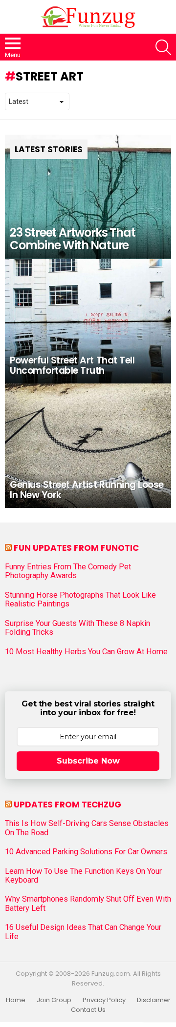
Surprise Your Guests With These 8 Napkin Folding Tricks (77, 628)
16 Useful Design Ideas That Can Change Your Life (83, 932)
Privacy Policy (104, 1000)
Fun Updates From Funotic (76, 548)
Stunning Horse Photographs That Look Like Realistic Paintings (80, 599)
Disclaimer (154, 1000)
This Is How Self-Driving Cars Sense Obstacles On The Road (87, 828)
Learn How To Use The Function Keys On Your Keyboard (83, 876)
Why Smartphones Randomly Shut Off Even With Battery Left (88, 903)
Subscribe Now (88, 760)
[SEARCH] (163, 47)
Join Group (54, 1000)
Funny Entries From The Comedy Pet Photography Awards (68, 571)
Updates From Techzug (67, 804)
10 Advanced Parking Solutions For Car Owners (86, 851)
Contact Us (88, 1010)
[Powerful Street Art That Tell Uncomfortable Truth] (88, 321)
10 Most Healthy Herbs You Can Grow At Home (86, 651)
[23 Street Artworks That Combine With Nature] (88, 197)
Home (15, 1000)
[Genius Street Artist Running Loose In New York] (88, 445)
